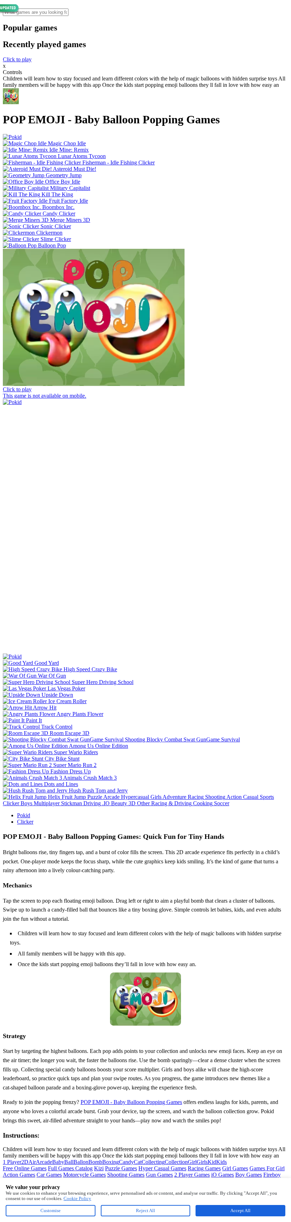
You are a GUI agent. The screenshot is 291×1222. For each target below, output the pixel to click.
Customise (50, 1210)
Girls (202, 1162)
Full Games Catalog (70, 1168)
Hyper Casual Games (162, 1168)
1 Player (12, 1162)
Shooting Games (125, 1175)
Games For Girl (267, 1168)
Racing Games (204, 1168)
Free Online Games (24, 1168)
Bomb (95, 1162)
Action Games (19, 1175)
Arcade (44, 1162)
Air (32, 1162)
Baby (58, 1162)
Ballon (80, 1162)
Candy (126, 1162)
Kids (221, 1162)
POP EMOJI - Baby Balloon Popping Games (131, 1102)
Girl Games (235, 1168)
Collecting (153, 1162)
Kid (212, 1162)
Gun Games (159, 1175)
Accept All (240, 1210)
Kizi (99, 1168)
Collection (176, 1162)
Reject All (145, 1210)
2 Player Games (192, 1175)
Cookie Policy (77, 1198)
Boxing (110, 1162)
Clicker (25, 822)
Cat (138, 1162)
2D (24, 1162)
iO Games (222, 1175)
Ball (68, 1162)
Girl (192, 1162)
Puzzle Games (121, 1168)
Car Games (49, 1175)
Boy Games (248, 1175)
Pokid (23, 815)
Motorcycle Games (84, 1175)
